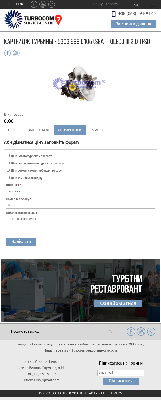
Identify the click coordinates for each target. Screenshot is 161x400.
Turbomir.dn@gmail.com (40, 380)
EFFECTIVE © (111, 393)
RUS (10, 4)
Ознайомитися (118, 303)
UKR (19, 4)
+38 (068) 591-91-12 (137, 14)
